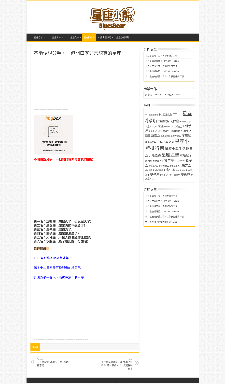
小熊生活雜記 (104, 37)
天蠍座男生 (179, 126)
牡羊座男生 (180, 161)
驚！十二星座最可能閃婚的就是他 (57, 267)
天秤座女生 (184, 122)
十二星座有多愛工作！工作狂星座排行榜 (164, 76)
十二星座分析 (36, 37)
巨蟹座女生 (165, 136)
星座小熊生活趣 (177, 149)
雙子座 (154, 175)
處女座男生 (160, 170)
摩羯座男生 (150, 142)
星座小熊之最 (165, 142)
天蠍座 (159, 126)
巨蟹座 (155, 135)
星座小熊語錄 (122, 37)
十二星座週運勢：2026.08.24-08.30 (162, 71)
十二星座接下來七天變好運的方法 (161, 56)
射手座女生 (153, 131)
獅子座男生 (163, 165)
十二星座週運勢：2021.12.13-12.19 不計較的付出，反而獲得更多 (117, 364)
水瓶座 (184, 155)
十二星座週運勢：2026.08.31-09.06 (162, 61)
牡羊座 (169, 160)
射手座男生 (163, 131)
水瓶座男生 (158, 161)
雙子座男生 (174, 175)
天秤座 (174, 121)
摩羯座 (186, 135)
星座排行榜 (89, 37)
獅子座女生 (153, 166)
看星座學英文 (176, 166)
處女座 (186, 165)
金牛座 (170, 170)
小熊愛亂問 (175, 131)
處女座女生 (149, 170)
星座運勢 (170, 154)
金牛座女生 (180, 170)
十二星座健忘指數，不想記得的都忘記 (53, 362)
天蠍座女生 (168, 127)
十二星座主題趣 (151, 115)
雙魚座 (185, 175)
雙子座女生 (164, 175)
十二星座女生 (72, 37)
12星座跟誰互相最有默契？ (53, 258)
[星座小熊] (112, 16)
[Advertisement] (85, 84)
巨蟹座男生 (175, 135)
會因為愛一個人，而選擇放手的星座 (59, 277)
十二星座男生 (54, 37)
